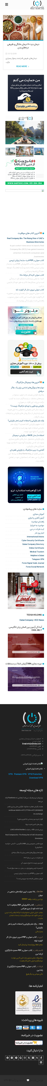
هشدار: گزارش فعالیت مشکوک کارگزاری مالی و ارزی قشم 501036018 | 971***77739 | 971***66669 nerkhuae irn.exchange (25, 810)
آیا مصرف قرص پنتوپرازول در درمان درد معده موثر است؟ (25, 868)
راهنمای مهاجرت (37, 521)
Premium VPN (20, 774)
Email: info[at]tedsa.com (31, 743)
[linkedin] (41, 1062)
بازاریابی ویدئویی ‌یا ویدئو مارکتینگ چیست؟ (27, 405)
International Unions (35, 536)
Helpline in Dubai (37, 555)
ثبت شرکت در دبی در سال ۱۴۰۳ (33, 858)
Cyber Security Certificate (33, 540)
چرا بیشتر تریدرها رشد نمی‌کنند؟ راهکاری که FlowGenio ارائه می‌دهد (24, 800)
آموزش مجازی (38, 514)
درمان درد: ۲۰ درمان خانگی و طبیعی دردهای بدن (23, 45)
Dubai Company (26, 620)
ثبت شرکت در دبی (37, 529)
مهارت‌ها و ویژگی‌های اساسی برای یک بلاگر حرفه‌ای (27, 852)
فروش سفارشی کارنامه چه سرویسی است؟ (30, 879)
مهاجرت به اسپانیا (37, 525)
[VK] (12, 1058)
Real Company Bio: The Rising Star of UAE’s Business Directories (24, 837)
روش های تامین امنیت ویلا (34, 824)
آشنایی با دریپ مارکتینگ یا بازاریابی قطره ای (27, 450)
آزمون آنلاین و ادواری (36, 517)
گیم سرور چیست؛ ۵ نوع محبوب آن (32, 863)
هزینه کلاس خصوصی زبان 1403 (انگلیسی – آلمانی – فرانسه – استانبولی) (24, 845)
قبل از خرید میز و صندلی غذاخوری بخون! (30, 819)
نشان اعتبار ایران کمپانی (34, 768)
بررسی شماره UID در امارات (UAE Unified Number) (26, 829)
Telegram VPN (38, 559)
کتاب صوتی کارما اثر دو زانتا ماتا (32, 275)
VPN (10, 774)
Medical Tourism (37, 551)
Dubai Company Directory (33, 544)
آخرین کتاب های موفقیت (29, 233)
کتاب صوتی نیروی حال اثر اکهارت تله (30, 289)
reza (41, 923)
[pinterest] (7, 1058)
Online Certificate (36, 548)
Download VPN (36, 778)
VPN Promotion (35, 774)
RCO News (39, 620)
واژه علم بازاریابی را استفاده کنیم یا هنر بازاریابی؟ (26, 420)
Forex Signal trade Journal (33, 563)
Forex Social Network (35, 566)
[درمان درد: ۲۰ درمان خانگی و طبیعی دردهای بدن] (23, 27)
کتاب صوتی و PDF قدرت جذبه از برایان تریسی (26, 260)
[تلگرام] (16, 1058)
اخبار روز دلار (39, 533)
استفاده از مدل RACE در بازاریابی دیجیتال (28, 435)
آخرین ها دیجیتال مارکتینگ (28, 382)
